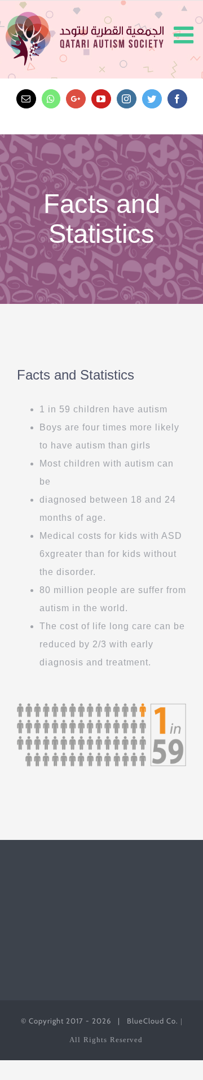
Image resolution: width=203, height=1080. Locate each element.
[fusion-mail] (26, 98)
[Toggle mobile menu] (185, 34)
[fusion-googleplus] (76, 98)
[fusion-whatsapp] (51, 98)
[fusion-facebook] (177, 98)
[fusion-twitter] (152, 98)
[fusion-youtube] (101, 98)
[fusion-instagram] (126, 98)
